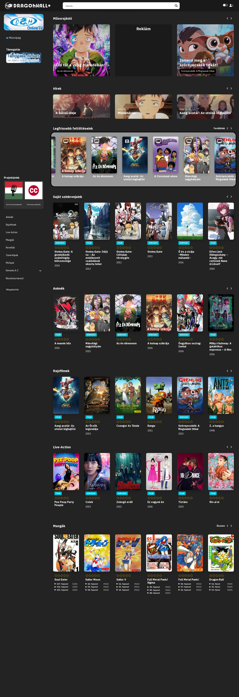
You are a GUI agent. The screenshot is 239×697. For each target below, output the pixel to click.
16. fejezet (123, 584)
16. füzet (215, 584)
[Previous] (227, 18)
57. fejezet (185, 587)
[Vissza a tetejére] (233, 689)
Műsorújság (14, 38)
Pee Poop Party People (64, 503)
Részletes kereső (15, 278)
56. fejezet (185, 590)
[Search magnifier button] (176, 5)
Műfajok (10, 263)
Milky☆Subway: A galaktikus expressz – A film (220, 346)
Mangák (10, 239)
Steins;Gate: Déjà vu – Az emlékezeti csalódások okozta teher (97, 258)
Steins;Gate (154, 251)
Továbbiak (219, 128)
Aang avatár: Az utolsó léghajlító (134, 178)
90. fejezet (154, 587)
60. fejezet (92, 584)
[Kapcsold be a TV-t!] (24, 21)
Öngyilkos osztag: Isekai (189, 345)
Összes (221, 525)
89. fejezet (154, 590)
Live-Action (11, 232)
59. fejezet (92, 587)
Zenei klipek (12, 255)
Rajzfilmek (11, 224)
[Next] (231, 18)
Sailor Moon (92, 579)
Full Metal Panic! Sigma (157, 581)
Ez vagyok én (155, 502)
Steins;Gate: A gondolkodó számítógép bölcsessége (63, 256)
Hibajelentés (12, 289)
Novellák (10, 247)
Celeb (89, 502)
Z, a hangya (216, 425)
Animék (9, 217)
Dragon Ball (216, 579)
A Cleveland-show (165, 176)
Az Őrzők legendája (92, 427)
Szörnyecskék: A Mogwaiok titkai (197, 71)
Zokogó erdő (124, 502)
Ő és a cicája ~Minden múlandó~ (186, 254)
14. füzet (215, 590)
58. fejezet (92, 590)
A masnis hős (62, 343)
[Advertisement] (143, 54)
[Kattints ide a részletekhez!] (23, 57)
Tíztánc (183, 502)
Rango (151, 425)
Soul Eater (61, 579)
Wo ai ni (214, 502)
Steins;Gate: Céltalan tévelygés (124, 254)
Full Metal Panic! (188, 579)
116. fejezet (62, 587)
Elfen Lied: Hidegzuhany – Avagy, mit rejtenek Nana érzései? (218, 258)
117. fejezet (62, 584)
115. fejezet (62, 590)
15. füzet (215, 587)
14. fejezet (123, 590)
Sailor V (121, 579)
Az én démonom (65, 71)
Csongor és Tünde (127, 425)
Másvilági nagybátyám (192, 178)
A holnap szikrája (72, 176)
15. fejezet (123, 587)
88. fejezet (154, 593)
